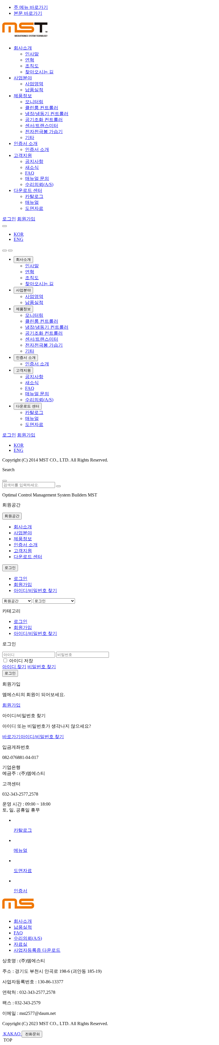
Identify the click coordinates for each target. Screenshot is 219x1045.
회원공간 (12, 516)
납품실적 (34, 89)
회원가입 (26, 218)
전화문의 (32, 1034)
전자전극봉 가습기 (44, 131)
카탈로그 (34, 196)
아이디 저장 (21, 660)
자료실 (20, 944)
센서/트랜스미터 (41, 125)
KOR (19, 234)
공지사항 (34, 161)
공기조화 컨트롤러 (44, 119)
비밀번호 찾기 (41, 666)
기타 (29, 137)
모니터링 (34, 101)
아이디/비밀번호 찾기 (35, 590)
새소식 (32, 167)
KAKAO (12, 1033)
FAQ (29, 173)
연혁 (29, 59)
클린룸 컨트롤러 (41, 107)
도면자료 (34, 208)
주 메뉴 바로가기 (31, 7)
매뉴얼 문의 (37, 178)
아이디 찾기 (14, 666)
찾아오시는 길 (39, 71)
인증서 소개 (26, 143)
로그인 (9, 218)
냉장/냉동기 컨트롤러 (46, 113)
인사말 (32, 53)
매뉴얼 (32, 202)
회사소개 (23, 47)
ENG (18, 239)
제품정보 (23, 95)
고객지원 (23, 155)
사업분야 (23, 77)
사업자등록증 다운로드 (37, 950)
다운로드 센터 (28, 190)
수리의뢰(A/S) (39, 184)
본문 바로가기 (28, 13)
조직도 (32, 65)
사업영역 (34, 83)
